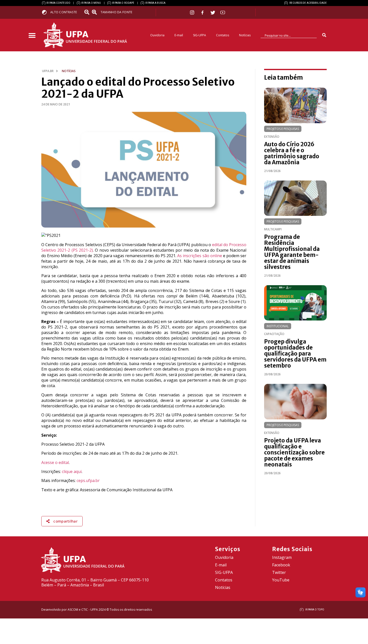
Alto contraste (63, 12)
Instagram (282, 557)
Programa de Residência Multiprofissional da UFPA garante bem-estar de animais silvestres (292, 251)
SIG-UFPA (199, 35)
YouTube (280, 580)
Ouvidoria (157, 35)
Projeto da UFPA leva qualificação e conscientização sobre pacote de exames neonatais (294, 452)
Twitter (279, 572)
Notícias (245, 35)
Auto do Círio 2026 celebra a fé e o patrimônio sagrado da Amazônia (291, 153)
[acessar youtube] (223, 12)
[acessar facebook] (203, 12)
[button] (32, 35)
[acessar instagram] (192, 12)
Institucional (278, 326)
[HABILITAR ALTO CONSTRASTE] (46, 12)
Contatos (222, 35)
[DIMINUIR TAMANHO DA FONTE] (87, 12)
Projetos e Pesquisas (283, 129)
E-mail (178, 35)
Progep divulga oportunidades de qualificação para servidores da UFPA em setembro (295, 353)
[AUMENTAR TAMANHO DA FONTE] (96, 12)
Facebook (281, 565)
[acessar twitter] (213, 13)
